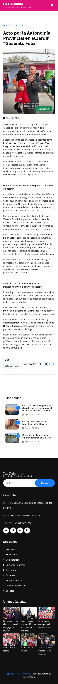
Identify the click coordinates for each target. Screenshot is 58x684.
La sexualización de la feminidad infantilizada (34, 422)
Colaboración (12, 559)
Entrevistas (11, 554)
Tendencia (10, 570)
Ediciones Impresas (15, 564)
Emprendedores (13, 580)
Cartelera (10, 575)
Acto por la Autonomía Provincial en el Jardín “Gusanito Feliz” (26, 38)
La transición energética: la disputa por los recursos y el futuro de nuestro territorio (37, 408)
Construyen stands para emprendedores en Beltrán (36, 436)
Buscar (44, 482)
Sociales (9, 590)
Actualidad (17, 25)
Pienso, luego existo (15, 585)
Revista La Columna (20, 673)
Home (6, 25)
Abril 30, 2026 (12, 117)
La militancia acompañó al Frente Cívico (44, 624)
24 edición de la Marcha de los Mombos (45, 650)
